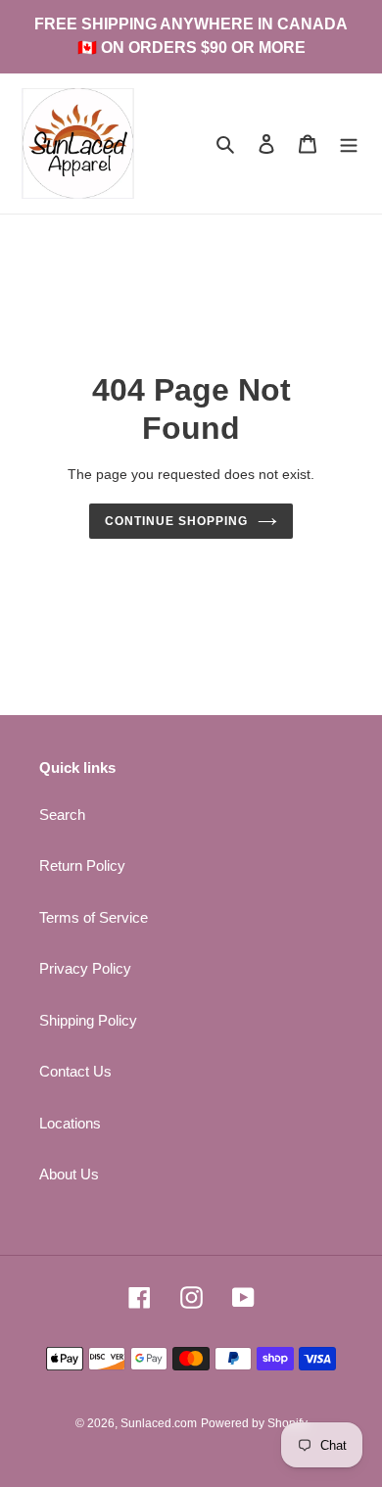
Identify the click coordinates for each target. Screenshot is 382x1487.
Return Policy (82, 865)
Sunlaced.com (158, 1423)
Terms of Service (93, 917)
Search (62, 814)
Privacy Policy (85, 968)
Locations (70, 1123)
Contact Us (75, 1071)
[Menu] (348, 143)
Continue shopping (176, 521)
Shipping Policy (88, 1020)
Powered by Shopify (254, 1423)
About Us (69, 1174)
